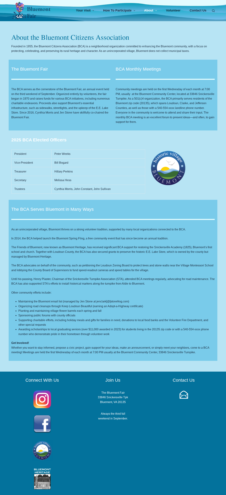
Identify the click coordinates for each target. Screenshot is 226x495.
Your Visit (83, 10)
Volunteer (173, 10)
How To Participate (117, 10)
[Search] (213, 10)
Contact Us (198, 10)
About (148, 10)
